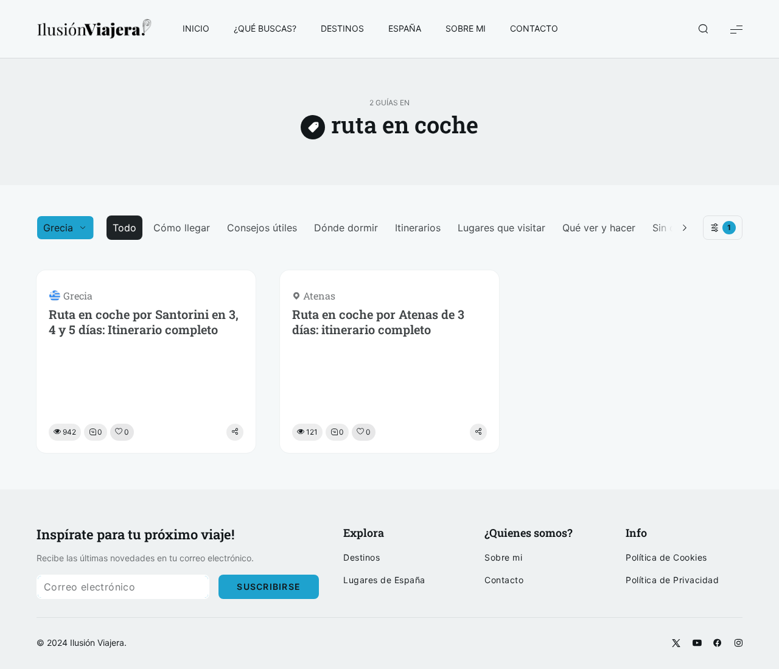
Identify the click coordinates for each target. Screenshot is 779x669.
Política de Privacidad (672, 580)
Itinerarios (418, 228)
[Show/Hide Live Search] (703, 29)
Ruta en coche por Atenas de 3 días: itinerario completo (378, 322)
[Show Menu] (736, 29)
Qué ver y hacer (598, 228)
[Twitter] (676, 643)
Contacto (503, 580)
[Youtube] (697, 643)
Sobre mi (503, 557)
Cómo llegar (181, 228)
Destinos (361, 557)
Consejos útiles (262, 228)
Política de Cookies (666, 557)
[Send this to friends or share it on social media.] (234, 432)
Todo (124, 228)
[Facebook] (717, 643)
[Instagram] (738, 643)
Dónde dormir (346, 228)
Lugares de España (384, 580)
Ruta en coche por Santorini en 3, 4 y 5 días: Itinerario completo (144, 322)
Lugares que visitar (501, 228)
